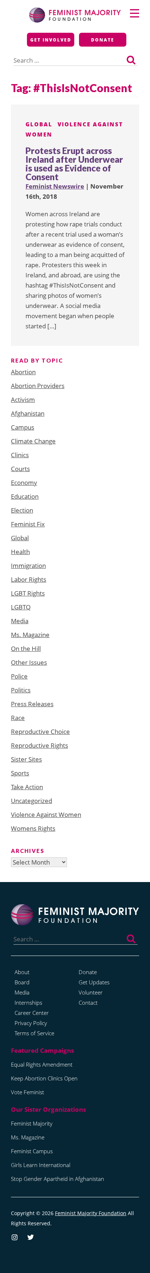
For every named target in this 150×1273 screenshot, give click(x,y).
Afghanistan (27, 413)
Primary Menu (134, 13)
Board (22, 982)
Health (20, 551)
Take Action (27, 787)
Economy (24, 482)
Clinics (20, 455)
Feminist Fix (28, 524)
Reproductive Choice (40, 731)
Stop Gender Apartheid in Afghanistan (57, 1178)
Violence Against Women (46, 814)
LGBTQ (21, 607)
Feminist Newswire (54, 186)
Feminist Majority (31, 1123)
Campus (22, 427)
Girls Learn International (40, 1165)
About (22, 972)
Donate (102, 40)
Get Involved (50, 40)
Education (25, 496)
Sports (20, 773)
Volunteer (91, 992)
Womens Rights (33, 828)
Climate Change (33, 441)
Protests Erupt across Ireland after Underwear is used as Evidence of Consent (74, 163)
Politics (21, 690)
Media (19, 621)
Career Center (32, 1012)
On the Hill (26, 648)
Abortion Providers (37, 385)
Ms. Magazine (30, 634)
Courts (20, 468)
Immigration (28, 565)
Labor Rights (28, 579)
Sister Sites (26, 759)
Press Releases (32, 704)
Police (19, 676)
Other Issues (29, 662)
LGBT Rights (28, 593)
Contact (88, 1002)
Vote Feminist (27, 1092)
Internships (28, 1002)
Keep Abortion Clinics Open (44, 1078)
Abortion (23, 372)
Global (38, 124)
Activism (23, 399)
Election (22, 510)
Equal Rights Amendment (41, 1064)
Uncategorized (31, 800)
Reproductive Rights (39, 745)
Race (18, 717)
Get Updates (94, 982)
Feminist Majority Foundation (90, 1213)
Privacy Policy (31, 1023)
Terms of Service (34, 1033)
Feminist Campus (32, 1151)
